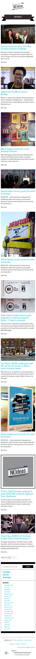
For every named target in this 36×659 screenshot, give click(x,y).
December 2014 (8, 611)
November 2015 (8, 603)
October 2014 (8, 616)
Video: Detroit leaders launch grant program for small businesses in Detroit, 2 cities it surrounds (16, 318)
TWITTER (6, 575)
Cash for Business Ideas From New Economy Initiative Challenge (16, 47)
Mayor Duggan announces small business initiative (15, 150)
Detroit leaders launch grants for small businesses (18, 192)
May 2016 (7, 598)
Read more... (4, 62)
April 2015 (7, 605)
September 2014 (8, 618)
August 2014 (7, 620)
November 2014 (8, 613)
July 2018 (7, 587)
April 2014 (7, 629)
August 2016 (7, 596)
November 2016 (8, 594)
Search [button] (28, 567)
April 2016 (7, 600)
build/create (32, 647)
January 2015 (8, 609)
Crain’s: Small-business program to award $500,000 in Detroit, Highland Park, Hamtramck (17, 494)
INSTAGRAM (7, 577)
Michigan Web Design (22, 647)
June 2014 (7, 624)
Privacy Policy (28, 640)
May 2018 (7, 590)
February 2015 (8, 607)
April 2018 (7, 592)
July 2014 (7, 622)
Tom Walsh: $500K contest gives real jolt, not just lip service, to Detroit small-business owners (17, 366)
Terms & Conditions (18, 640)
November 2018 (8, 585)
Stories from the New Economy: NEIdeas (14, 93)
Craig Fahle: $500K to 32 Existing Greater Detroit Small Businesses (15, 537)
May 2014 (7, 627)
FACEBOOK (6, 572)
